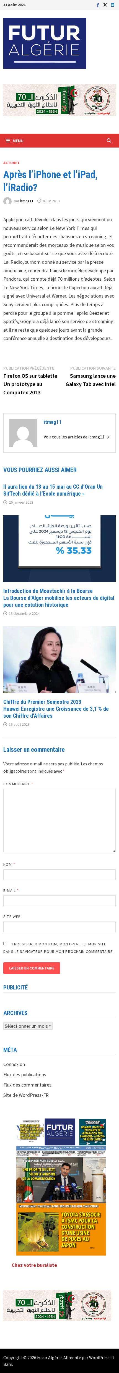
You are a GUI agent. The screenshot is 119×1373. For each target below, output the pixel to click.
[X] (106, 4)
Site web (12, 916)
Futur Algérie (49, 1357)
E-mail (11, 890)
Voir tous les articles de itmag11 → (76, 437)
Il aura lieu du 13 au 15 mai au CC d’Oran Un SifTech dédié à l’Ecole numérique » (53, 490)
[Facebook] (98, 4)
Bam (7, 1364)
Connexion (14, 1064)
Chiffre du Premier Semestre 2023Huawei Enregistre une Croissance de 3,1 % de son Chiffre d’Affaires (56, 709)
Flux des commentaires (27, 1085)
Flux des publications (24, 1074)
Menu (18, 140)
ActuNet (11, 162)
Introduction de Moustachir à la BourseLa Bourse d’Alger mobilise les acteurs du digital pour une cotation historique (58, 598)
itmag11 (26, 200)
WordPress (99, 1357)
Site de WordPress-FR (26, 1095)
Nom (9, 864)
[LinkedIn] (113, 4)
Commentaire (18, 783)
